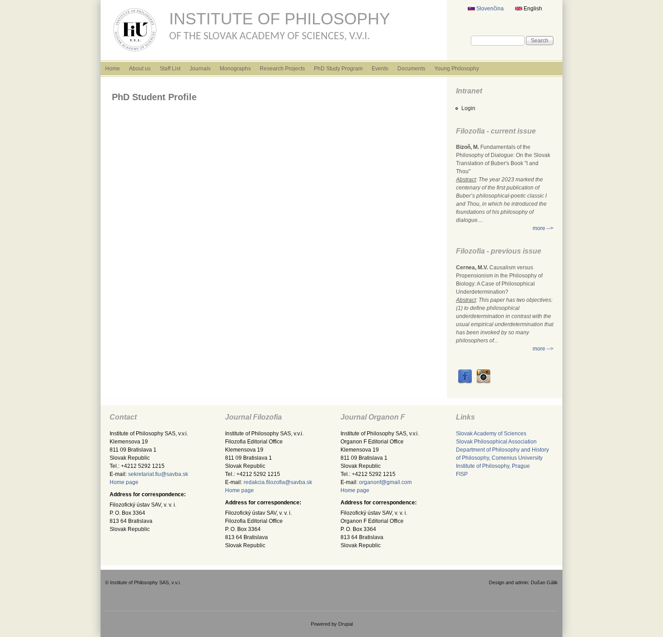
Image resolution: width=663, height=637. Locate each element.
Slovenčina (489, 8)
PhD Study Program (338, 68)
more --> (543, 228)
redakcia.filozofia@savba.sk (278, 482)
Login (468, 108)
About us (140, 68)
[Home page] (135, 53)
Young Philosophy (456, 68)
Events (380, 68)
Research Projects (282, 68)
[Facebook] (465, 382)
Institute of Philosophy (279, 18)
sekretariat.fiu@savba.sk (158, 474)
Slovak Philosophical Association (496, 442)
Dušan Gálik (544, 582)
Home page (124, 482)
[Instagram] (483, 382)
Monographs (235, 68)
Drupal (345, 624)
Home (112, 68)
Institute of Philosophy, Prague (493, 466)
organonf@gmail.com (385, 482)
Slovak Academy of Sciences (491, 433)
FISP (462, 474)
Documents (411, 68)
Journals (200, 68)
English (532, 8)
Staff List (170, 68)
